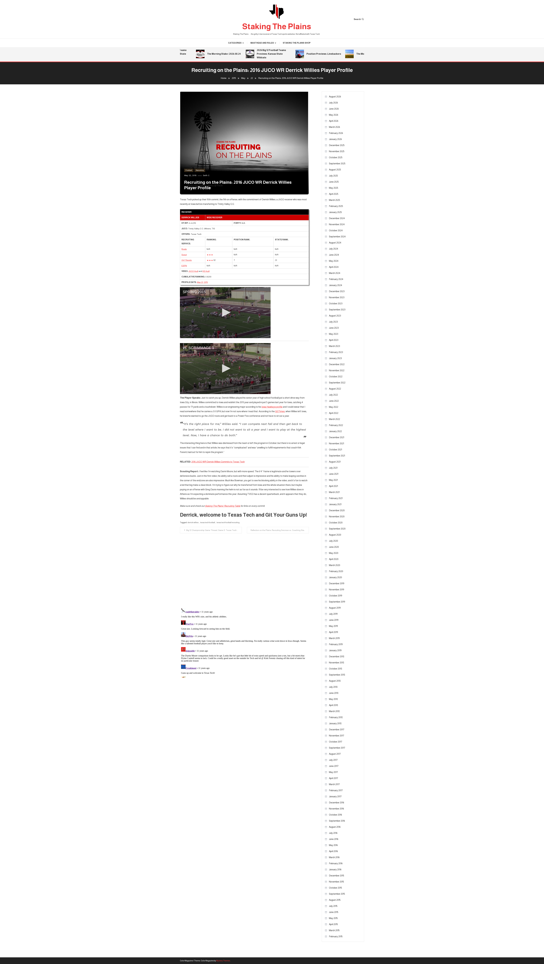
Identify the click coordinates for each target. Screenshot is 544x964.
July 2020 (333, 541)
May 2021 (333, 480)
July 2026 (333, 102)
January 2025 (335, 212)
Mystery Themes (223, 961)
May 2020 (333, 553)
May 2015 (333, 918)
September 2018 (337, 675)
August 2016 (335, 827)
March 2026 (334, 127)
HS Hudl (206, 271)
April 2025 (333, 194)
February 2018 (336, 717)
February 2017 (336, 790)
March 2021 (334, 492)
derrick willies (193, 522)
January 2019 (335, 650)
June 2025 (334, 182)
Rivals (184, 249)
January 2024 (335, 285)
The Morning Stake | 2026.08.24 (198, 54)
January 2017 (335, 796)
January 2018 (335, 723)
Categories (235, 43)
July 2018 (333, 687)
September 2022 (337, 382)
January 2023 (335, 358)
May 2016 (333, 845)
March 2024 (334, 273)
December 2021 (336, 437)
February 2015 (336, 936)
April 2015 (333, 924)
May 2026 (333, 115)
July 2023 (333, 322)
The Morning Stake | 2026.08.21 (346, 54)
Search (357, 19)
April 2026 (333, 121)
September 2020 (337, 529)
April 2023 (333, 340)
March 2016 (334, 857)
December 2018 (336, 656)
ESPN (184, 266)
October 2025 (335, 157)
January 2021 (335, 504)
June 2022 (334, 401)
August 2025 (335, 169)
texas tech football (207, 522)
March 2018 (334, 711)
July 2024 (333, 249)
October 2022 (335, 376)
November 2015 (336, 881)
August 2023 (335, 315)
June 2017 (333, 766)
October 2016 (335, 815)
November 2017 (336, 735)
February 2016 (336, 863)
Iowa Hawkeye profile (272, 407)
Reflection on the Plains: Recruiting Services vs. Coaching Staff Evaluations (280, 530)
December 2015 (336, 875)
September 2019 (337, 602)
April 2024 (334, 267)
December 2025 (337, 145)
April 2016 (333, 851)
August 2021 (335, 462)
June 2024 (334, 255)
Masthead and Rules (262, 43)
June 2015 (333, 912)
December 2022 (337, 364)
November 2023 (336, 297)
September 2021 (337, 455)
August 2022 (335, 389)
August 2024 (335, 242)
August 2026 (335, 96)
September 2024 (337, 236)
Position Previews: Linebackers (297, 54)
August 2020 (335, 535)
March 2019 (334, 638)
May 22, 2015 (202, 282)
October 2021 (335, 449)
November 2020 (337, 516)
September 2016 (337, 821)
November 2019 (336, 589)
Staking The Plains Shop (296, 43)
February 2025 (336, 206)
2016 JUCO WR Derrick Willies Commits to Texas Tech (218, 462)
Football (189, 170)
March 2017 (334, 784)
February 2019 (336, 644)
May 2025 (333, 188)
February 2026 (336, 133)
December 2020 (337, 510)
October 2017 (335, 742)
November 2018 (336, 662)
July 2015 (333, 906)
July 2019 (333, 614)
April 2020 (333, 559)
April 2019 (333, 632)
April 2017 (333, 778)
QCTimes (280, 411)
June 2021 (333, 474)
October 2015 (335, 888)
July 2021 (333, 468)
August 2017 (335, 754)
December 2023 (337, 291)
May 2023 (333, 334)
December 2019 (336, 583)
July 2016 (333, 833)
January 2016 (335, 869)
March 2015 (334, 930)
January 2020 (335, 577)
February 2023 (336, 352)
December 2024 (337, 218)
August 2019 (335, 608)
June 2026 (334, 109)
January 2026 (335, 139)
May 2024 (333, 261)
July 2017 (333, 760)
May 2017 (333, 772)
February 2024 (336, 279)
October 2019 (335, 595)
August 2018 (335, 681)
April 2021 (333, 486)
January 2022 (335, 431)
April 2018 (333, 705)
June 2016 (333, 839)
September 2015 (337, 894)
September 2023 (337, 309)
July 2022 (333, 395)
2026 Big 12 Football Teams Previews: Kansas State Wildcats (245, 54)
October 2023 (335, 303)
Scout (184, 254)
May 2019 (333, 626)
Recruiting (200, 170)
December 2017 (336, 729)
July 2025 (333, 176)
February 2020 (336, 571)
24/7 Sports (186, 260)
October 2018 (335, 668)
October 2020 (336, 522)
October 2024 (336, 230)
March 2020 (334, 565)
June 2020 (334, 547)
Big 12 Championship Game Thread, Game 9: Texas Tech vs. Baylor (214, 530)
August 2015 (335, 900)
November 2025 (336, 151)
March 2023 (334, 346)
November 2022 (336, 370)
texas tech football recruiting (228, 522)
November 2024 (337, 224)
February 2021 (336, 498)
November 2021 (336, 443)
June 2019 (333, 620)
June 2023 (334, 328)
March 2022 (334, 419)
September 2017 (337, 748)
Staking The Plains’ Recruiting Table (222, 506)
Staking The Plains (276, 26)
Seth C (206, 175)
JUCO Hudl (193, 271)
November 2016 (336, 808)
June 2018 (333, 693)
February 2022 (336, 425)
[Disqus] (244, 568)
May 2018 (333, 699)
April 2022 (333, 413)
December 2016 (336, 802)
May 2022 (333, 407)
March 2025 (334, 200)
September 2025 (337, 163)
